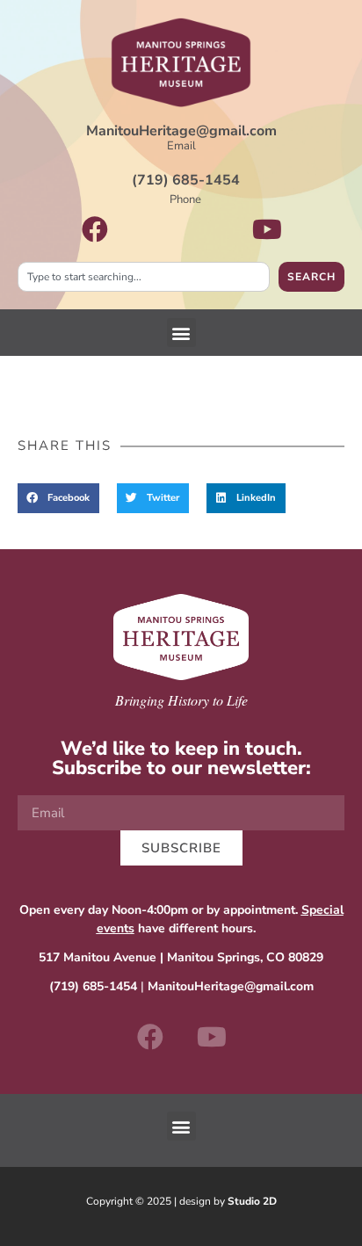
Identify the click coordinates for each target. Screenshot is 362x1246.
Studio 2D (252, 1201)
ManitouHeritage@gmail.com (181, 131)
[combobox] (144, 277)
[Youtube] (212, 1037)
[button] (181, 332)
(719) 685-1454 (186, 180)
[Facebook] (150, 1037)
